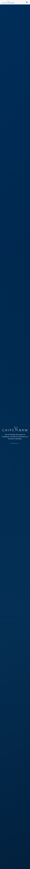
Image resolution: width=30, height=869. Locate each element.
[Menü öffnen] (26, 2)
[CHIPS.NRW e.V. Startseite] (8, 2)
